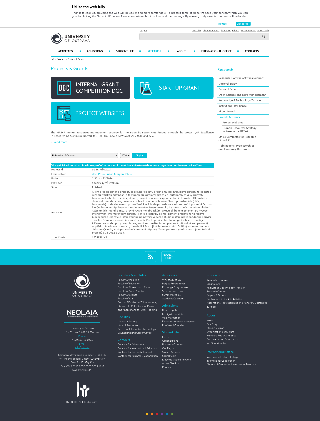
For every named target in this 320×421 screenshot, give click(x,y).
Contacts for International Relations (137, 348)
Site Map (196, 30)
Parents (166, 367)
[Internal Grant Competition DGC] (90, 87)
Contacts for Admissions (131, 344)
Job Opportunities (216, 343)
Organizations (170, 341)
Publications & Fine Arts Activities (224, 299)
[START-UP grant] (174, 87)
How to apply (169, 310)
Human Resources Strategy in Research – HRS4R (239, 130)
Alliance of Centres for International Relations (231, 364)
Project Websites (233, 122)
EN (145, 30)
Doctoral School (228, 89)
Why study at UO (171, 280)
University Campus (172, 344)
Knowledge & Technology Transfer (240, 100)
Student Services (171, 352)
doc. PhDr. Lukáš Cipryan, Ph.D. (112, 174)
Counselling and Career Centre (134, 333)
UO (52, 59)
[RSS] (150, 256)
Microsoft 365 (211, 30)
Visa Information (171, 318)
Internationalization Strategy (222, 357)
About (186, 51)
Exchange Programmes (175, 287)
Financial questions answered (178, 321)
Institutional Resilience (233, 106)
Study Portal (248, 30)
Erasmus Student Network (176, 359)
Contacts (252, 51)
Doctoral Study (228, 83)
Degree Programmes (173, 283)
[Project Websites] (90, 113)
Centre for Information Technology (137, 329)
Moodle (226, 30)
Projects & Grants (76, 59)
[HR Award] (82, 392)
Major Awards (227, 111)
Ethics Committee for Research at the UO (237, 138)
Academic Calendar (173, 298)
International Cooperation (221, 361)
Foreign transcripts (172, 314)
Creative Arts (213, 284)
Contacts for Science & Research (135, 352)
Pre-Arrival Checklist (173, 325)
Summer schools (171, 295)
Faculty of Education (129, 283)
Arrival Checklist (170, 363)
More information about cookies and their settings (152, 16)
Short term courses (172, 291)
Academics (69, 51)
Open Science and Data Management (242, 94)
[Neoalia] (82, 313)
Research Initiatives (217, 280)
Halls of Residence (128, 325)
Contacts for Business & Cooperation (138, 356)
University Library (127, 321)
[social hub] (168, 256)
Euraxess (211, 307)
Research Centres (216, 291)
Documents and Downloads (222, 339)
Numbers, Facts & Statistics (221, 335)
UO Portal (263, 30)
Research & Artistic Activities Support (241, 78)
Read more (60, 142)
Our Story (212, 324)
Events (165, 337)
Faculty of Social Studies (131, 291)
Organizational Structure (220, 332)
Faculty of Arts (125, 298)
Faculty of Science (127, 295)
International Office (220, 51)
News (210, 320)
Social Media (169, 356)
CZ (141, 30)
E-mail (235, 30)
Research (158, 51)
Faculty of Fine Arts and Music (134, 287)
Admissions (98, 51)
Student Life (128, 51)
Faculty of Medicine (128, 280)
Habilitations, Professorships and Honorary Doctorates (236, 147)
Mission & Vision (215, 328)
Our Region (168, 348)
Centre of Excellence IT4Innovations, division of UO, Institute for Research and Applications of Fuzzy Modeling (137, 306)
